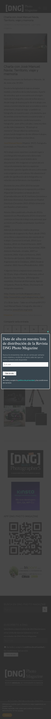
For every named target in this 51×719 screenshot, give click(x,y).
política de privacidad (26, 380)
